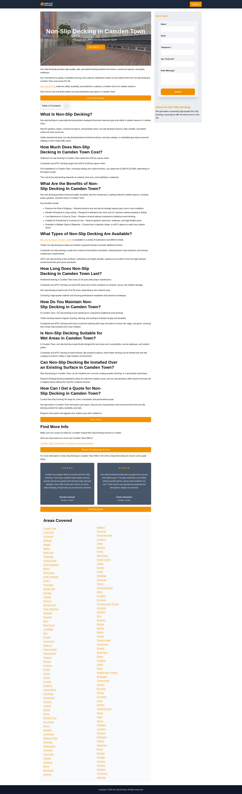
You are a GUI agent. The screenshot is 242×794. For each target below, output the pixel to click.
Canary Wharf (49, 690)
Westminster (48, 573)
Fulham (46, 670)
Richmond (101, 600)
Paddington (48, 557)
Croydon (100, 685)
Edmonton (48, 742)
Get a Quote (94, 47)
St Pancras (71, 443)
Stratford (47, 706)
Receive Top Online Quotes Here (96, 450)
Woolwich (101, 620)
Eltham (100, 656)
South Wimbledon (105, 588)
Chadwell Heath (104, 709)
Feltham (100, 741)
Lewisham (101, 539)
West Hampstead (51, 565)
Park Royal (48, 694)
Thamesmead (103, 681)
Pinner (100, 669)
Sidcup (100, 721)
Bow (45, 633)
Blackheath (48, 770)
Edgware (101, 527)
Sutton (100, 717)
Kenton (100, 552)
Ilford (99, 616)
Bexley (100, 749)
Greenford (101, 608)
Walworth (47, 617)
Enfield (100, 572)
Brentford (101, 548)
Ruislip (100, 713)
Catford (100, 564)
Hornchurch (102, 773)
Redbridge (101, 576)
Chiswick (47, 702)
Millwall (46, 710)
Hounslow (101, 661)
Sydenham (102, 580)
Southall (100, 648)
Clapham (47, 657)
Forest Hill (101, 531)
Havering (101, 761)
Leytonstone (48, 734)
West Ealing (102, 556)
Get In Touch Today (95, 98)
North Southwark (50, 577)
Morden (100, 632)
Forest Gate (48, 754)
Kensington (48, 585)
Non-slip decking (47, 86)
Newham (47, 774)
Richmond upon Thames (108, 604)
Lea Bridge (48, 629)
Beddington (102, 677)
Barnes (46, 726)
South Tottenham (50, 609)
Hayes (100, 701)
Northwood (102, 737)
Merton (100, 592)
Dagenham (102, 745)
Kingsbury (47, 686)
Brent (45, 621)
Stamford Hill (49, 589)
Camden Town (46, 443)
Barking (100, 628)
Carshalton (102, 697)
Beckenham (102, 652)
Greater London (104, 560)
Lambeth (47, 682)
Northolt (100, 636)
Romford (100, 753)
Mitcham (100, 624)
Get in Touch (95, 419)
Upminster (101, 777)
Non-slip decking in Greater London (56, 240)
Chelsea (47, 597)
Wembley (47, 730)
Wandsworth (48, 698)
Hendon (47, 637)
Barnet (46, 766)
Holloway (81, 443)
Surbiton (100, 705)
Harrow (100, 584)
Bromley (47, 662)
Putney (46, 714)
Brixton (46, 678)
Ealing (100, 544)
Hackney (47, 601)
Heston (100, 665)
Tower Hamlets (50, 649)
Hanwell (100, 568)
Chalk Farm (59, 443)
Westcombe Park (104, 535)
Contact (195, 4)
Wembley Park (49, 718)
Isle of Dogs (48, 722)
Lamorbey (101, 729)
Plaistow (47, 758)
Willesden (47, 613)
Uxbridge (101, 757)
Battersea (47, 645)
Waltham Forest (50, 738)
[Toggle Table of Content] (65, 106)
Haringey (47, 593)
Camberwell (48, 641)
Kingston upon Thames (107, 673)
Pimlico (46, 581)
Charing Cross (49, 561)
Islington (90, 443)
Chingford (101, 596)
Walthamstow (49, 746)
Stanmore (101, 612)
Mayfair (46, 549)
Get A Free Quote (95, 509)
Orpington (101, 769)
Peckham (47, 666)
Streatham (48, 762)
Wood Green (49, 625)
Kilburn (46, 569)
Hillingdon (101, 725)
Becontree (101, 689)
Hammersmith (49, 653)
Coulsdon (101, 765)
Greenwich (48, 750)
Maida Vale (48, 553)
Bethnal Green (49, 605)
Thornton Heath (104, 640)
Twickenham (102, 644)
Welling (100, 693)
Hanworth (101, 733)
